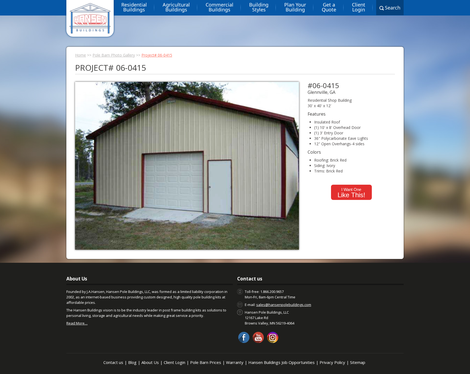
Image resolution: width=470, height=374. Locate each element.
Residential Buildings (134, 7)
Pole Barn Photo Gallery (113, 55)
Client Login (358, 7)
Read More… (77, 323)
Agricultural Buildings (176, 7)
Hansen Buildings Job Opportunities (281, 362)
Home (80, 55)
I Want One (351, 193)
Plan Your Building (295, 7)
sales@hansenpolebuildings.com (283, 304)
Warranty (234, 362)
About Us (150, 362)
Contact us (113, 362)
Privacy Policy (332, 362)
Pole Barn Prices (205, 362)
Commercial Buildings (219, 7)
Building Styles (258, 7)
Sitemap (357, 362)
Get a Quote (329, 7)
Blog (132, 362)
